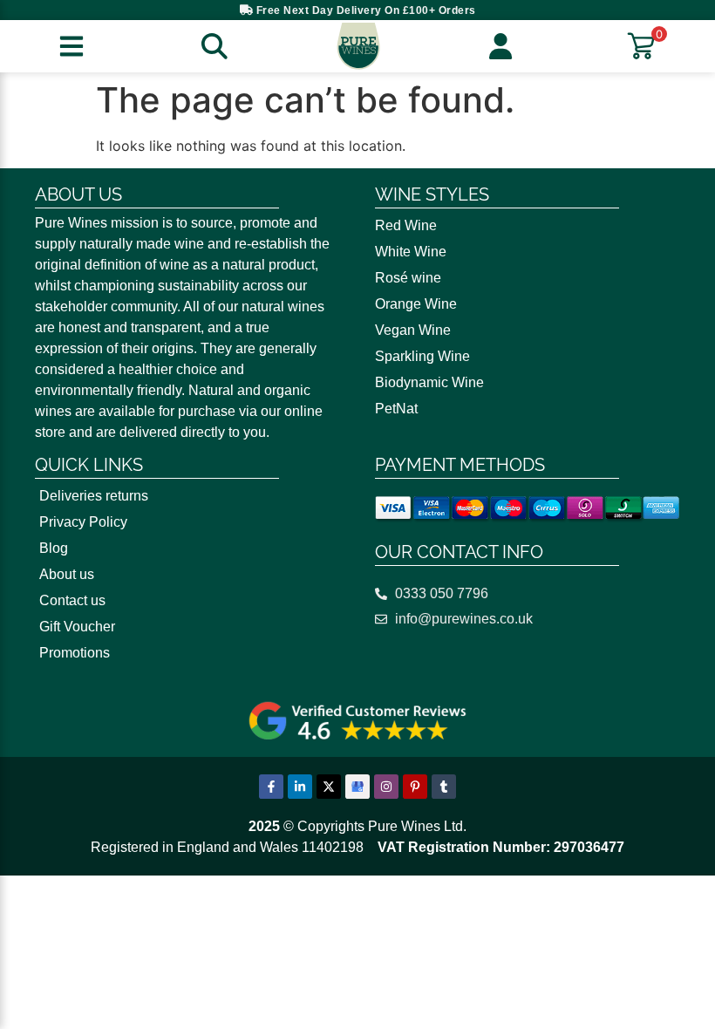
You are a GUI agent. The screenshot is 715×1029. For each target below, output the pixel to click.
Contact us (72, 600)
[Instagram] (386, 786)
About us (66, 574)
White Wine (410, 251)
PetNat (396, 408)
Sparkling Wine (422, 356)
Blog (53, 548)
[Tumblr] (444, 786)
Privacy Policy (83, 521)
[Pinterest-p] (415, 786)
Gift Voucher (77, 626)
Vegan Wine (413, 330)
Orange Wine (416, 303)
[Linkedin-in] (300, 786)
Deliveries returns (93, 495)
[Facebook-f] (271, 786)
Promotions (74, 652)
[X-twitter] (329, 786)
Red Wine (406, 225)
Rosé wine (408, 277)
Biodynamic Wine (429, 382)
